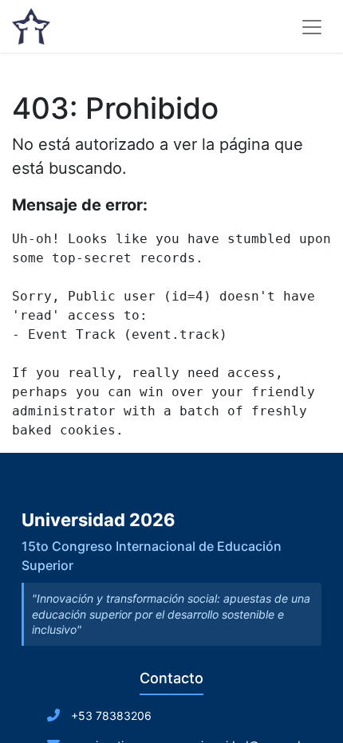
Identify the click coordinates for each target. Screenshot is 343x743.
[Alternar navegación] (312, 26)
